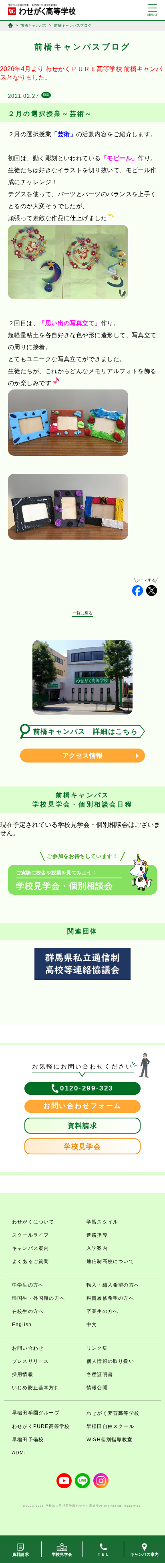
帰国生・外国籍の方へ (38, 1298)
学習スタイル (102, 1222)
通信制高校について (110, 1261)
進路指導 (97, 1235)
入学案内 (97, 1248)
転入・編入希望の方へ (113, 1285)
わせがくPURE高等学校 (41, 1426)
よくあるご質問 (30, 1261)
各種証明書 (100, 1374)
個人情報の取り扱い (110, 1361)
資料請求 (83, 1126)
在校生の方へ (28, 1311)
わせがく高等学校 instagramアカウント (101, 1480)
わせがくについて (33, 1222)
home (10, 25)
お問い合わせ (28, 1348)
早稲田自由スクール (110, 1426)
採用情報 (22, 1374)
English (22, 1324)
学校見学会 (82, 1146)
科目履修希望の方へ (110, 1298)
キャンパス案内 (30, 1248)
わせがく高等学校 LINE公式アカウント (82, 1480)
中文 (92, 1324)
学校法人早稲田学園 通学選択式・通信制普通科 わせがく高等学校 (42, 9)
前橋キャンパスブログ (72, 26)
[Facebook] (137, 590)
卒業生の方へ (102, 1311)
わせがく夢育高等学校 (113, 1413)
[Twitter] (151, 590)
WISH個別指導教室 (110, 1439)
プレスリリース (30, 1361)
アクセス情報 (82, 755)
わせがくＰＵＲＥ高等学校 (83, 69)
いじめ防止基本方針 (36, 1387)
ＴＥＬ (103, 1554)
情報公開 (97, 1387)
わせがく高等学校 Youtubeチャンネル (64, 1480)
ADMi (19, 1453)
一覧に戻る (82, 613)
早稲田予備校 (28, 1439)
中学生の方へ (28, 1285)
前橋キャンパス (33, 26)
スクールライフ (30, 1235)
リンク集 (97, 1348)
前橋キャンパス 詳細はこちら (85, 731)
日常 (46, 95)
